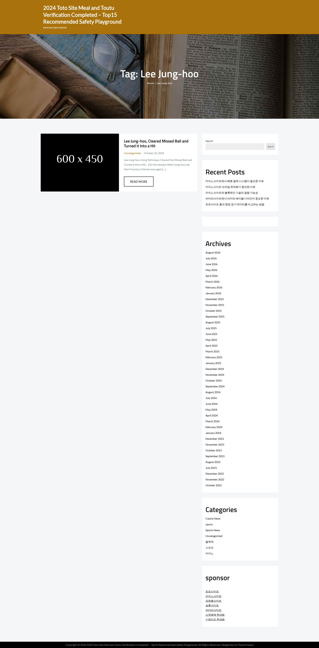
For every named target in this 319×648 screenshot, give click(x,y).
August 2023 (213, 461)
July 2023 (211, 467)
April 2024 (212, 415)
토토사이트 (212, 591)
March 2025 (212, 351)
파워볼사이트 (213, 600)
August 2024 (213, 392)
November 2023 (215, 444)
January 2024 (213, 432)
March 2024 (212, 421)
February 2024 (214, 427)
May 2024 (211, 409)
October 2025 (214, 310)
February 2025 (214, 357)
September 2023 (215, 456)
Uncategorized (132, 153)
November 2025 (215, 304)
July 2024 (211, 397)
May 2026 (211, 269)
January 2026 (213, 293)
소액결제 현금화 (215, 614)
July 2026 (211, 258)
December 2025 (215, 299)
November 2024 (215, 374)
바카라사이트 (213, 610)
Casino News (213, 518)
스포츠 (209, 547)
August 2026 (213, 252)
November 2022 (215, 479)
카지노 (209, 553)
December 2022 (215, 473)
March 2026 (212, 281)
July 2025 (211, 328)
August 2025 (213, 322)
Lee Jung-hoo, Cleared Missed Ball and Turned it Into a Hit (156, 143)
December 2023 (215, 438)
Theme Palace (246, 644)
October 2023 (214, 450)
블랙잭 (209, 541)
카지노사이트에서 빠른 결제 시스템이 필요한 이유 (235, 181)
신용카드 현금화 (215, 619)
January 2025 (213, 363)
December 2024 (215, 368)
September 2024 (215, 386)
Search (209, 140)
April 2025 (212, 345)
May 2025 (211, 339)
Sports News (213, 530)
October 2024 (214, 380)
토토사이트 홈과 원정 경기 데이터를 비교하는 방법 (235, 204)
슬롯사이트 (212, 605)
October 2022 (214, 485)
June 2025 (211, 333)
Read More (138, 181)
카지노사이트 (213, 596)
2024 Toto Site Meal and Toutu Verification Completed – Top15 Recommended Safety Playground (82, 14)
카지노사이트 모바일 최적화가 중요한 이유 (230, 186)
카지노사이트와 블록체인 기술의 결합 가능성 (232, 192)
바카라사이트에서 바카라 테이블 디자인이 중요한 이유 (237, 198)
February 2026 (214, 287)
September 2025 (215, 316)
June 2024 (211, 403)
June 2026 (211, 264)
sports (209, 524)
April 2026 (212, 275)
